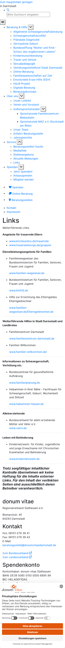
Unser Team (20, 129)
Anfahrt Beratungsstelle (28, 133)
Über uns (12, 96)
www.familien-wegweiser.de (26, 273)
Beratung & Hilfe (17, 27)
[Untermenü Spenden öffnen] (21, 166)
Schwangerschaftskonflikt (29, 35)
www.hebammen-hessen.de (26, 404)
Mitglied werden (23, 179)
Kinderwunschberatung (27, 55)
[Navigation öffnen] (2, 22)
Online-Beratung (23, 71)
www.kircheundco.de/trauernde (29, 241)
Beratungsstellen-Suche (28, 146)
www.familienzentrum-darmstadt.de (31, 338)
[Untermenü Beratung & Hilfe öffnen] (30, 27)
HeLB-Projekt (21, 83)
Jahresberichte (22, 137)
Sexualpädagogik (24, 63)
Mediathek (19, 150)
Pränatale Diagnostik (26, 39)
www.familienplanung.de (24, 382)
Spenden (12, 167)
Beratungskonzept (24, 91)
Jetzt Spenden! (22, 171)
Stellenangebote (23, 154)
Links (16, 162)
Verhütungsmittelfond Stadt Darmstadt (37, 67)
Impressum (13, 211)
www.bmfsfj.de (18, 290)
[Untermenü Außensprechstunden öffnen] (43, 109)
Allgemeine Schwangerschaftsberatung (37, 31)
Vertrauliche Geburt (25, 43)
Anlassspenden (22, 175)
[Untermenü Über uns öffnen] (21, 96)
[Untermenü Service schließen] (19, 142)
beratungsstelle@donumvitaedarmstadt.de (29, 545)
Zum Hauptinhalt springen (16, 2)
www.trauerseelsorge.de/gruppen (30, 245)
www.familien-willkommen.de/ (28, 351)
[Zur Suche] (8, 10)
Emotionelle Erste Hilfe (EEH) (31, 79)
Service (11, 142)
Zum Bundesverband (17, 553)
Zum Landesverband (17, 557)
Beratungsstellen (21, 200)
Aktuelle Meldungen (25, 158)
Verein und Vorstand (26, 104)
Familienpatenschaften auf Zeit (32, 75)
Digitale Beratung (24, 87)
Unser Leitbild (22, 100)
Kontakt (11, 207)
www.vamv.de (18, 428)
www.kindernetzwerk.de (24, 459)
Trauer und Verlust (24, 59)
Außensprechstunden (26, 109)
